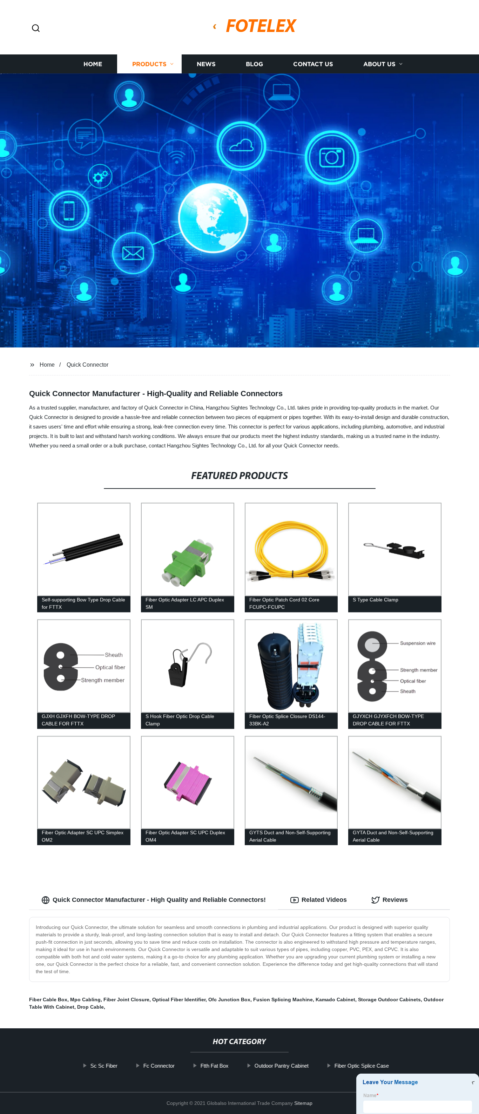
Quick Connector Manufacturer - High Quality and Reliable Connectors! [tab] (159, 899)
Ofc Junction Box (229, 999)
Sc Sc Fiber (103, 1066)
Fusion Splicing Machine (283, 999)
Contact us (313, 64)
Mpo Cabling (85, 999)
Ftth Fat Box (214, 1066)
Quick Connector (87, 365)
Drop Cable (90, 1007)
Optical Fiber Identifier (178, 999)
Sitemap (303, 1103)
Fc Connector (158, 1066)
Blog (254, 64)
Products (149, 64)
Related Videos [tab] (324, 899)
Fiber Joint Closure (126, 999)
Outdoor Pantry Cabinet (281, 1066)
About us (379, 64)
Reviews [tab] (395, 899)
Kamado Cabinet (335, 999)
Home (92, 64)
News (206, 64)
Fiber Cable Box (48, 999)
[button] (35, 28)
